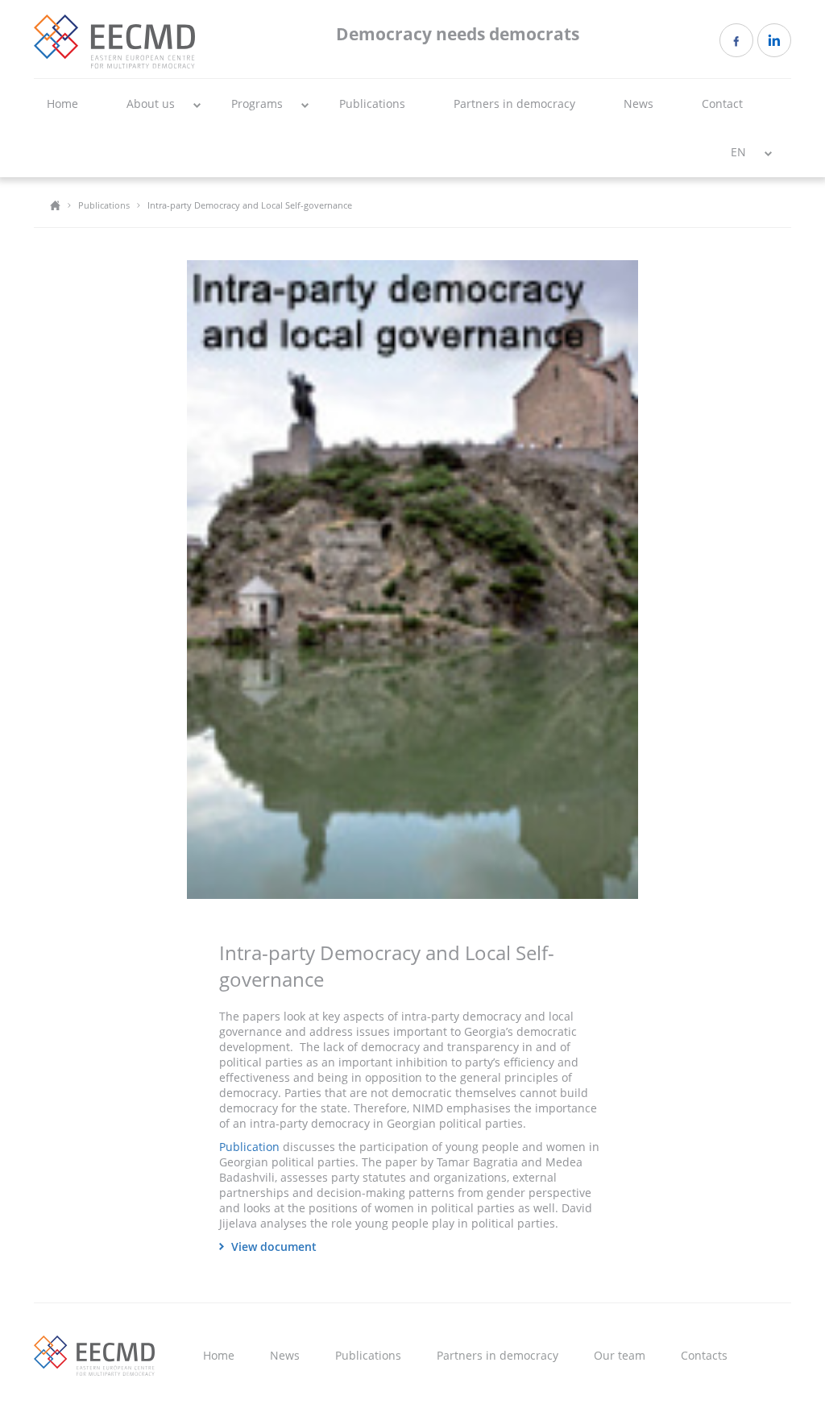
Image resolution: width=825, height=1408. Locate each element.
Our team (619, 1355)
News (638, 103)
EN (738, 151)
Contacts (704, 1355)
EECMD (114, 41)
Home (62, 103)
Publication (249, 1146)
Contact (722, 103)
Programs (257, 103)
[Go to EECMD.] (55, 205)
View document (274, 1246)
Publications (372, 103)
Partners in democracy (514, 103)
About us (150, 103)
